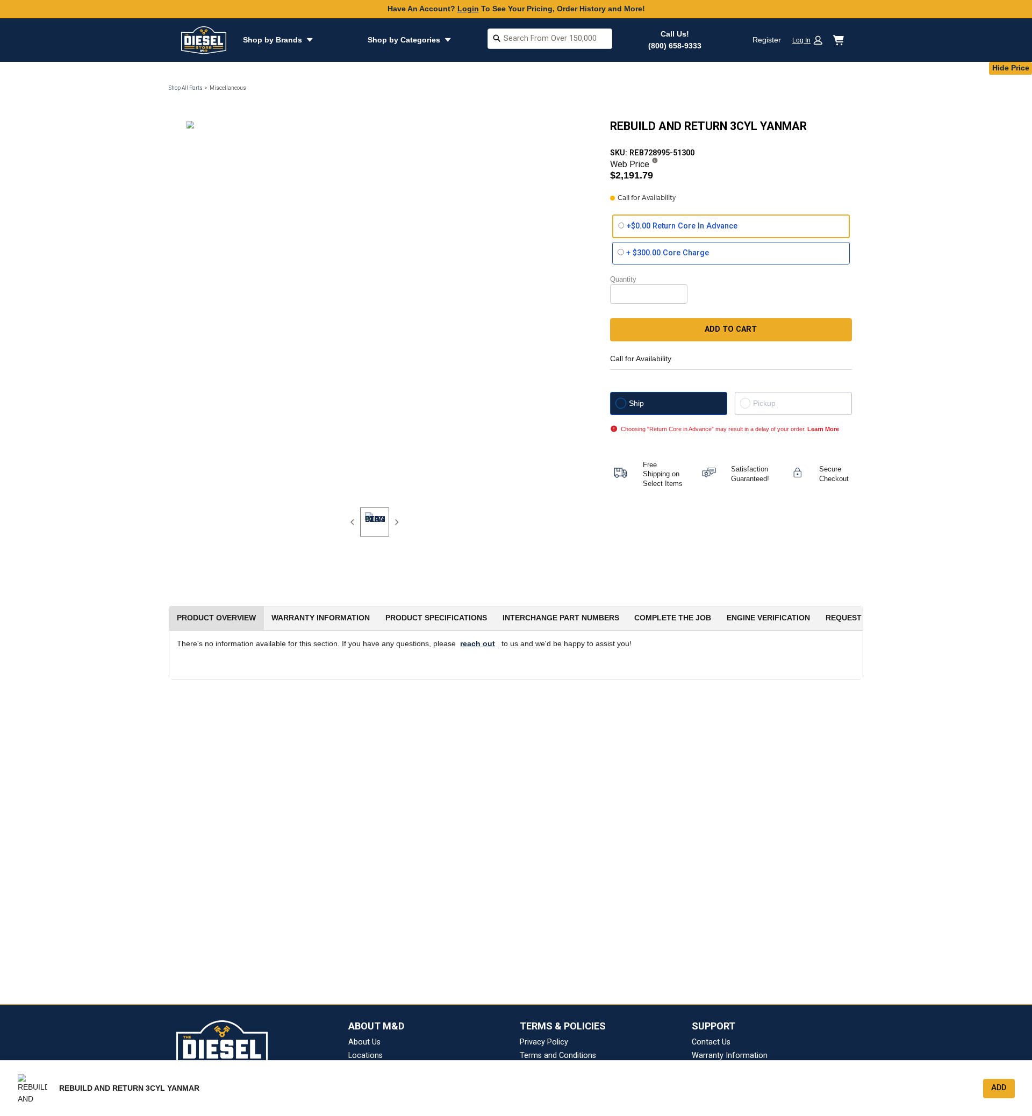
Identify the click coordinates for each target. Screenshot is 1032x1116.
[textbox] (550, 38)
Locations (365, 1055)
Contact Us (711, 1042)
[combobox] (550, 40)
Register (766, 39)
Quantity (623, 279)
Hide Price (1010, 67)
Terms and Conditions (558, 1055)
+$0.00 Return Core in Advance (682, 226)
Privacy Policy (544, 1042)
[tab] (374, 521)
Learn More (823, 429)
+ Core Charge (667, 252)
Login (468, 8)
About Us (364, 1042)
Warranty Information (730, 1055)
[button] (811, 40)
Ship (636, 403)
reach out (477, 643)
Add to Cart (731, 329)
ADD (998, 1087)
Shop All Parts (186, 88)
